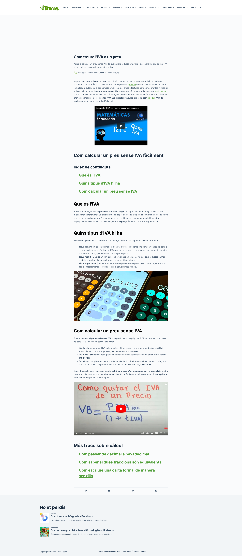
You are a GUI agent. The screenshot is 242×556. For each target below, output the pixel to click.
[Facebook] (85, 490)
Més (192, 7)
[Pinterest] (133, 490)
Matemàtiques (113, 73)
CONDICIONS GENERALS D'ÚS (109, 551)
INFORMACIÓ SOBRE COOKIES (134, 551)
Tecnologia (76, 7)
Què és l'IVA (89, 175)
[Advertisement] (121, 34)
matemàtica (160, 91)
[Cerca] (201, 8)
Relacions (91, 7)
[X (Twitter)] (109, 490)
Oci (64, 7)
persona (132, 84)
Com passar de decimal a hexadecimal (114, 454)
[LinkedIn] (156, 490)
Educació (130, 7)
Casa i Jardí (167, 7)
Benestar (181, 7)
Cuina (141, 7)
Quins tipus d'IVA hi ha (99, 183)
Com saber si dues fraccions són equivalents (120, 462)
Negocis (152, 7)
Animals (116, 7)
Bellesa (104, 7)
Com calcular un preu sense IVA (108, 191)
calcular (151, 98)
